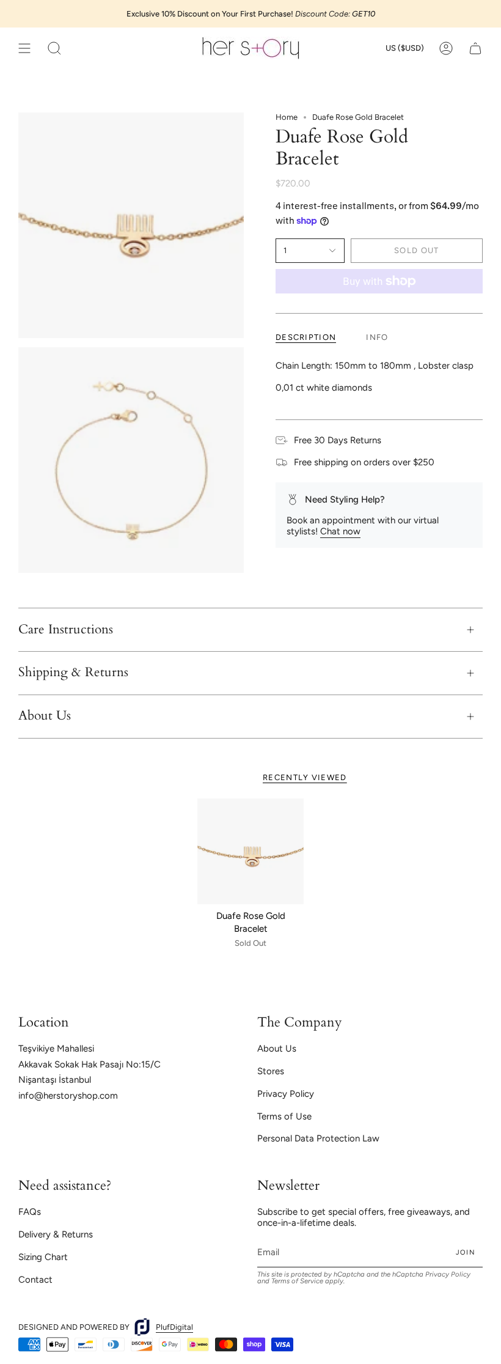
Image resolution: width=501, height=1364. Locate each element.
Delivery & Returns (55, 1234)
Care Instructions (65, 629)
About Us (44, 715)
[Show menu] (24, 48)
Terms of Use (284, 1116)
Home (287, 117)
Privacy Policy (285, 1093)
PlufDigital (174, 1327)
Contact (35, 1279)
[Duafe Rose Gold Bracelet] (250, 851)
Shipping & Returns (73, 672)
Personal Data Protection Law (318, 1138)
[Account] (446, 48)
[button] (54, 48)
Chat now (340, 531)
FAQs (29, 1211)
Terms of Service (297, 1281)
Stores (270, 1071)
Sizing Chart (43, 1257)
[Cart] (475, 48)
